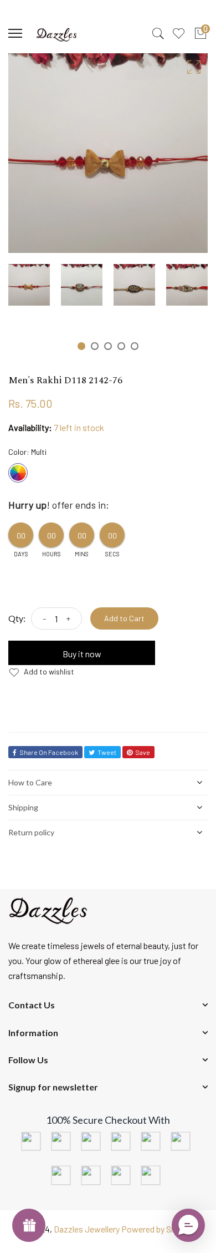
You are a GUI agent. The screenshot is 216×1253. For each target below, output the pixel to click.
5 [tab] (134, 346)
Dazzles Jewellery (87, 1229)
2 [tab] (95, 346)
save (142, 752)
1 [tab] (81, 346)
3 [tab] (108, 346)
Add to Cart (124, 618)
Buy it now (82, 653)
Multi (18, 473)
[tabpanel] (29, 285)
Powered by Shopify (158, 1229)
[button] (188, 1225)
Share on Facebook (48, 752)
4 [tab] (121, 346)
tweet (106, 752)
